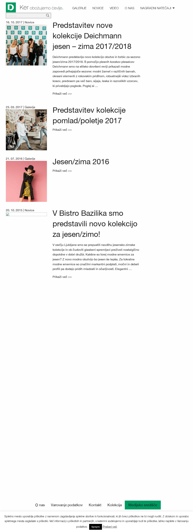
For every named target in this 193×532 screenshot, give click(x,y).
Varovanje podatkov (67, 505)
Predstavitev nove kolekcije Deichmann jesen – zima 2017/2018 (92, 36)
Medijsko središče (142, 505)
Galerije (30, 107)
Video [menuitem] (114, 8)
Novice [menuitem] (98, 8)
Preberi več (110, 526)
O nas (40, 505)
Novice (29, 22)
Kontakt (95, 505)
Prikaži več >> (62, 93)
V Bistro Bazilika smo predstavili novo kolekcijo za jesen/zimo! (95, 224)
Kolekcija (114, 505)
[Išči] (47, 15)
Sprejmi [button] (95, 526)
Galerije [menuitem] (79, 8)
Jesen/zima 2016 (81, 161)
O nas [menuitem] (129, 8)
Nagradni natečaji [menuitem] (155, 8)
